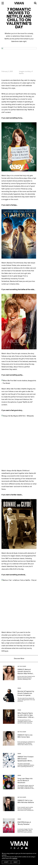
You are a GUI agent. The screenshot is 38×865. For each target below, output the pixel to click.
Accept (6, 862)
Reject (15, 862)
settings (14, 858)
